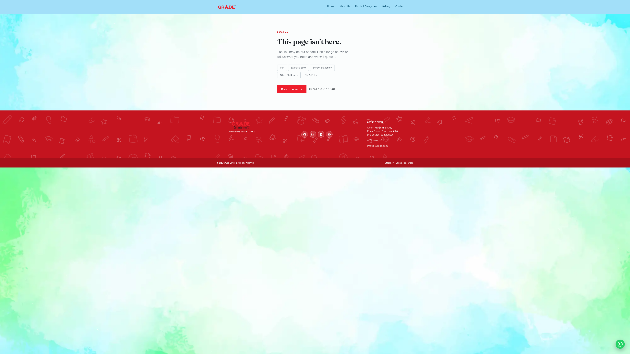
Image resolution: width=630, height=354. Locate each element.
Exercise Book (298, 67)
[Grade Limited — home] (227, 7)
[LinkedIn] (321, 134)
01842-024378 (374, 140)
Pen (282, 67)
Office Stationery (289, 75)
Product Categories (366, 6)
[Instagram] (313, 134)
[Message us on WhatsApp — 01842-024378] (620, 344)
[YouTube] (329, 134)
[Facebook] (304, 134)
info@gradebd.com (377, 146)
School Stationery (322, 67)
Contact (399, 6)
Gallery (386, 6)
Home (330, 6)
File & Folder (311, 75)
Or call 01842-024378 (322, 89)
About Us (344, 6)
